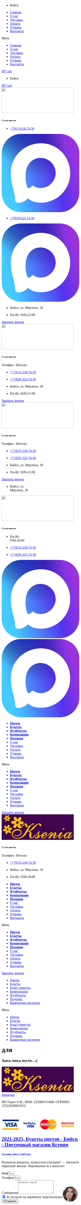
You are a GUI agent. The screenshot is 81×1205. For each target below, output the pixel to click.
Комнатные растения (25, 1003)
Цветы (14, 980)
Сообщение (10, 1193)
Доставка (16, 20)
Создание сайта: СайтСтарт (16, 1154)
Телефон (8, 1177)
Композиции (19, 991)
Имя (5, 1173)
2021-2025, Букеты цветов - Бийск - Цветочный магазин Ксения (40, 1141)
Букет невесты (20, 987)
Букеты (15, 984)
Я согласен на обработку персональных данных (40, 1197)
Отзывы (15, 27)
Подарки (16, 999)
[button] (40, 38)
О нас (14, 16)
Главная (15, 12)
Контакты (17, 31)
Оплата (15, 23)
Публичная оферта (15, 1113)
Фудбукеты (18, 995)
